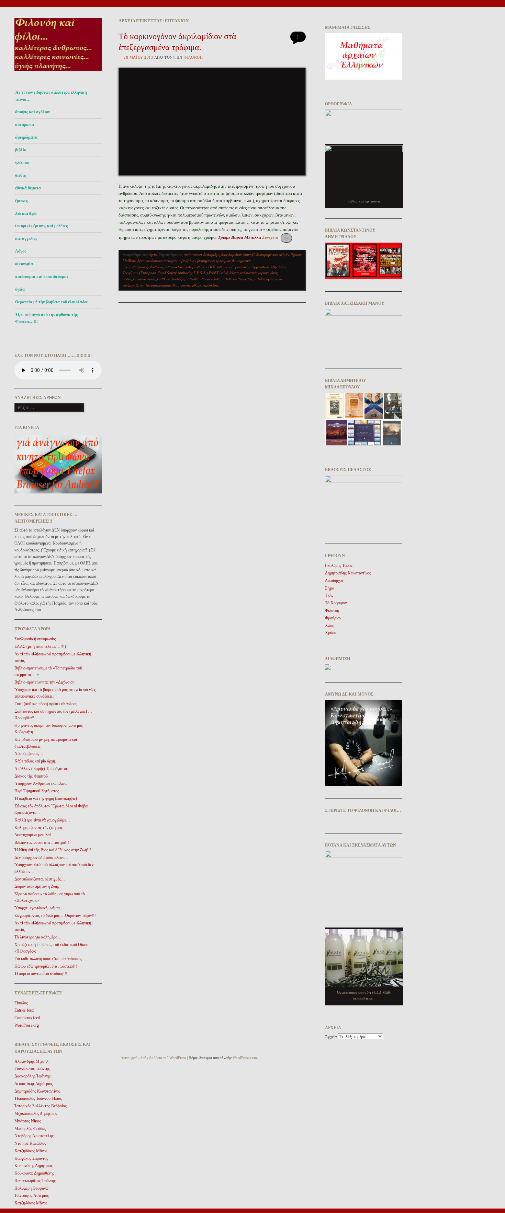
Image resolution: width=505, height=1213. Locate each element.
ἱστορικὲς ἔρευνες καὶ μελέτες (41, 225)
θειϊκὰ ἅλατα (229, 273)
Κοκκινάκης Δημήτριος (33, 1165)
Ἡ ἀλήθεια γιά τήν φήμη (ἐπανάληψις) (45, 798)
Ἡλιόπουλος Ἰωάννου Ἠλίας (38, 1098)
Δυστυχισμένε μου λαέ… (34, 834)
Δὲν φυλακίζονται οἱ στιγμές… (39, 879)
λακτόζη (177, 279)
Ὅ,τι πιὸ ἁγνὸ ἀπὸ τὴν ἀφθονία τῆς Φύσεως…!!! (46, 318)
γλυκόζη (143, 267)
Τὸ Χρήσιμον (336, 602)
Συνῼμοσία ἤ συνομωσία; (35, 639)
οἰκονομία (24, 263)
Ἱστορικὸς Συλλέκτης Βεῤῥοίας (40, 1106)
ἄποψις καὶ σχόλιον (32, 111)
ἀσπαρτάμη (172, 261)
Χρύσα (330, 632)
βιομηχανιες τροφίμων (214, 261)
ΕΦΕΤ (213, 273)
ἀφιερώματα (26, 137)
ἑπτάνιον (223, 267)
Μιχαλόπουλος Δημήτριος (35, 1113)
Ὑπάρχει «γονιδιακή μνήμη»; (37, 908)
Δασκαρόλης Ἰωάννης (32, 1076)
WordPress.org (26, 1025)
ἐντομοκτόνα (175, 267)
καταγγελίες (26, 238)
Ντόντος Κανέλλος (30, 1143)
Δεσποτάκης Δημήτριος (33, 1083)
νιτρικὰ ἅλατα (210, 279)
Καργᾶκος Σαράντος (31, 1158)
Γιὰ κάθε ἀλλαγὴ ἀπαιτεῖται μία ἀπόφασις (48, 958)
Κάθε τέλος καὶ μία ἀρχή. (35, 761)
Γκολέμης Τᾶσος (338, 565)
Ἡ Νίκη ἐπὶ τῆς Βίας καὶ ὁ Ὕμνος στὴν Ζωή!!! (52, 850)
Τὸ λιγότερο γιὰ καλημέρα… (37, 937)
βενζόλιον (188, 261)
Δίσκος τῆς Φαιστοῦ (31, 776)
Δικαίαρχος (334, 580)
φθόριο (197, 285)
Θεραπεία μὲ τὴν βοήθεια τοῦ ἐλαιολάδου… (53, 302)
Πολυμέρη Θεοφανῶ (31, 1188)
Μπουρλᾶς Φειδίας (30, 1128)
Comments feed (27, 1017)
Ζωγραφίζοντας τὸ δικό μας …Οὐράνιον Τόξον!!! (55, 915)
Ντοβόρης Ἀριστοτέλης (34, 1135)
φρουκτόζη (211, 285)
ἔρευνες (21, 200)
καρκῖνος (139, 279)
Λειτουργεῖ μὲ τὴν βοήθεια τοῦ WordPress (153, 1057)
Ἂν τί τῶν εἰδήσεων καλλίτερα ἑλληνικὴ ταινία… (51, 96)
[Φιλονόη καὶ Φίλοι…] (58, 72)
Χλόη (329, 625)
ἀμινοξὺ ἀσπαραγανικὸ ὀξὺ (263, 255)
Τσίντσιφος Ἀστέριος (31, 1195)
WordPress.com (245, 1057)
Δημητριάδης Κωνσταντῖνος (37, 1091)
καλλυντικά (248, 273)
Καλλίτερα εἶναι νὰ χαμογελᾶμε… (42, 820)
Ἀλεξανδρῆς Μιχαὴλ (31, 1061)
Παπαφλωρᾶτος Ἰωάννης (35, 1180)
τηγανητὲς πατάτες (251, 279)
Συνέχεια (275, 237)
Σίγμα (329, 588)
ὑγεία (20, 289)
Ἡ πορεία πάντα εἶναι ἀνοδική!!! (40, 973)
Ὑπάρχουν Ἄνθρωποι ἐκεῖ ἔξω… (41, 783)
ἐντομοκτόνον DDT (201, 267)
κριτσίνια (163, 279)
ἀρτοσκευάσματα (149, 261)
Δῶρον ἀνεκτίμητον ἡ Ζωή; (36, 886)
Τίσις (329, 595)
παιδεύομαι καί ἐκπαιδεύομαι (41, 276)
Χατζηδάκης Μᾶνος (30, 1150)
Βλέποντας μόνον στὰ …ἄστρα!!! (41, 842)
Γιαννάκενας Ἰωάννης (32, 1068)
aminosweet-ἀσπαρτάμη (202, 255)
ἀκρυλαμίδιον (231, 255)
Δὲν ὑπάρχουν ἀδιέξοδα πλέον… (41, 857)
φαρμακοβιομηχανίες (175, 285)
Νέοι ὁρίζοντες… (28, 753)
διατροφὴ (157, 267)
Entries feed (24, 1010)
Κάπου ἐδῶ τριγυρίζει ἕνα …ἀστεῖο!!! (45, 966)
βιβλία (20, 150)
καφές (151, 279)
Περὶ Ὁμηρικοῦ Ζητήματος (36, 791)
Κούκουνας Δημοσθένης (34, 1173)
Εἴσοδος (21, 1003)
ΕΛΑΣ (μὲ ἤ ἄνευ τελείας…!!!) (40, 646)
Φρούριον (333, 618)
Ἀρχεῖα (331, 1037)
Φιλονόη (193, 57)
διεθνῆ (20, 175)
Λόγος (20, 251)
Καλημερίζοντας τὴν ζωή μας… (40, 827)
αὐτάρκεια (24, 124)
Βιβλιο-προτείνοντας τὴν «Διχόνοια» (44, 682)
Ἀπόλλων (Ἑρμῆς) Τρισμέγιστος (41, 768)
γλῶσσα (22, 162)
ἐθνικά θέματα (28, 188)
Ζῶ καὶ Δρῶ (26, 213)
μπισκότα (191, 279)
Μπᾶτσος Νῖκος (27, 1121)
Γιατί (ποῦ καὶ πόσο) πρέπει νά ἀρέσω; (45, 703)
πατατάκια (229, 279)
